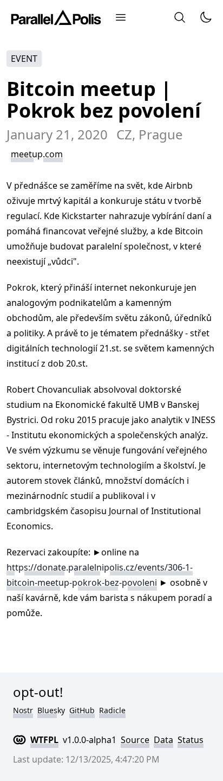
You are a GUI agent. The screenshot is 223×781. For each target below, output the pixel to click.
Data (163, 740)
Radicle (112, 710)
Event (24, 59)
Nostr (23, 710)
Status (191, 740)
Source (135, 740)
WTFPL (44, 740)
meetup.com (37, 154)
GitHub (82, 710)
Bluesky (51, 710)
